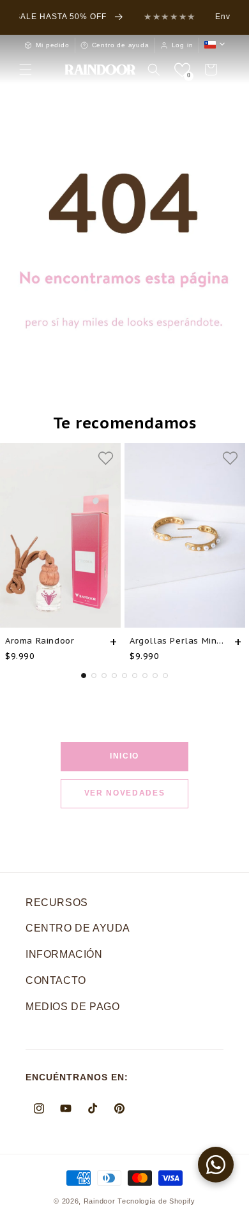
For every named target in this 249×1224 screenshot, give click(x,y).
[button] (25, 70)
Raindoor (100, 1201)
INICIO (124, 756)
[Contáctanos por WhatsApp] (216, 1164)
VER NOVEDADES (124, 793)
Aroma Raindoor (39, 640)
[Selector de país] (214, 44)
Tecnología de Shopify (156, 1201)
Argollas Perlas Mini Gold (177, 640)
